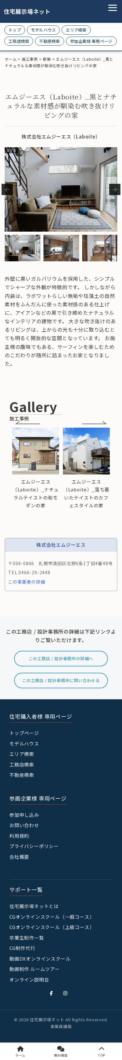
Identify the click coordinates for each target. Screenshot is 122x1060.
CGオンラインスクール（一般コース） (51, 916)
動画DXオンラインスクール (39, 958)
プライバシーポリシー (34, 846)
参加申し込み (24, 814)
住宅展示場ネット (22, 11)
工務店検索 (18, 41)
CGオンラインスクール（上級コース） (51, 927)
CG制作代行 (22, 948)
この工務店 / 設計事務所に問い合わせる (61, 680)
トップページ (24, 733)
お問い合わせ (24, 825)
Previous (7, 189)
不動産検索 (49, 41)
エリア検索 (76, 30)
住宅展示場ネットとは (34, 906)
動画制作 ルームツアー (34, 969)
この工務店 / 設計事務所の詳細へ (61, 658)
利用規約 (19, 835)
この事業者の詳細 (26, 582)
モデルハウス (43, 30)
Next (114, 189)
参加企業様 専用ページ (91, 41)
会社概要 (19, 856)
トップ (14, 30)
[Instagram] (65, 993)
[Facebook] (51, 993)
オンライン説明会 (29, 979)
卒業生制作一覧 (26, 937)
